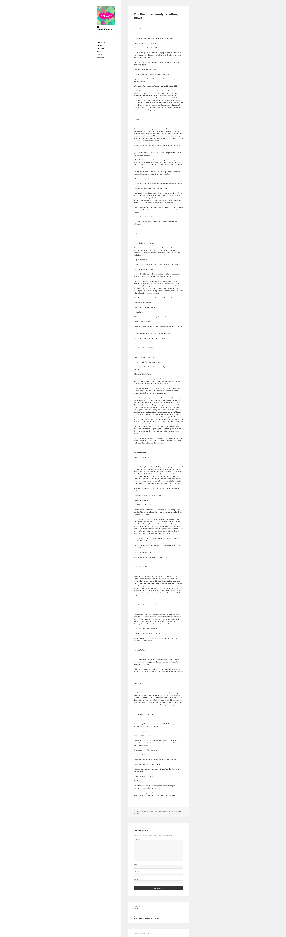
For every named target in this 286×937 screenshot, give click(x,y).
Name (136, 864)
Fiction (176, 811)
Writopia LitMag (153, 811)
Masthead (99, 45)
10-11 (171, 811)
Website (136, 879)
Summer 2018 (164, 811)
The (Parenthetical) (104, 28)
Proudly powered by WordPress (143, 933)
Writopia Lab (100, 57)
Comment (137, 839)
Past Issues (100, 51)
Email (136, 872)
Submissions (100, 48)
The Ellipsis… (100, 54)
